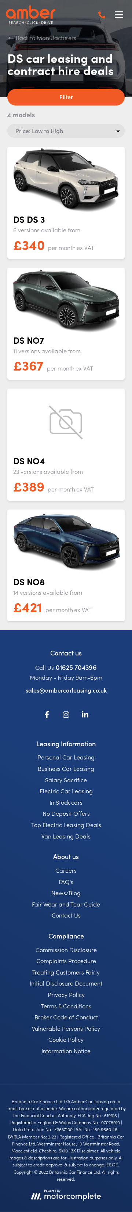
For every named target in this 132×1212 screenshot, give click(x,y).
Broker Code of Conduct (66, 1017)
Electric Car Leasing (66, 791)
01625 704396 (76, 667)
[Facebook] (46, 716)
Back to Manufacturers (45, 37)
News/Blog (66, 893)
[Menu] (118, 14)
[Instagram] (66, 716)
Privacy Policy (66, 994)
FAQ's (66, 881)
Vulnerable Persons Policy (66, 1028)
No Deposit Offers (66, 813)
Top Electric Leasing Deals (66, 824)
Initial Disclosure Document (66, 983)
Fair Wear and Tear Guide (66, 904)
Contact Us (66, 915)
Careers (66, 870)
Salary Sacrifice (66, 780)
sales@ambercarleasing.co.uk (66, 690)
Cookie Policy (66, 1039)
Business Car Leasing (66, 768)
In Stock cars (66, 802)
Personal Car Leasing (66, 757)
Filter (66, 97)
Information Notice (66, 1051)
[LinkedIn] (85, 716)
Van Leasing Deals (66, 836)
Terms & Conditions (66, 1006)
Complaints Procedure (66, 961)
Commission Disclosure (66, 949)
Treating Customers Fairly (66, 972)
